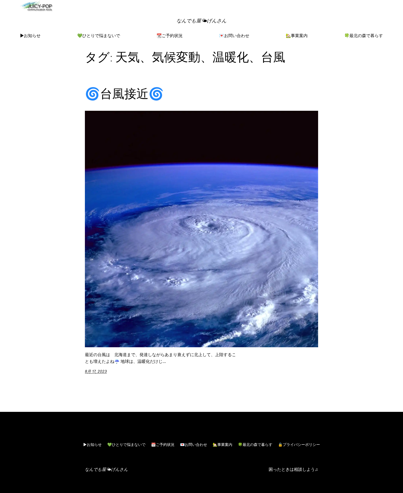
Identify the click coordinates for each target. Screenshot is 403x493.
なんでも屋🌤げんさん (201, 21)
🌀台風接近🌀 (124, 94)
